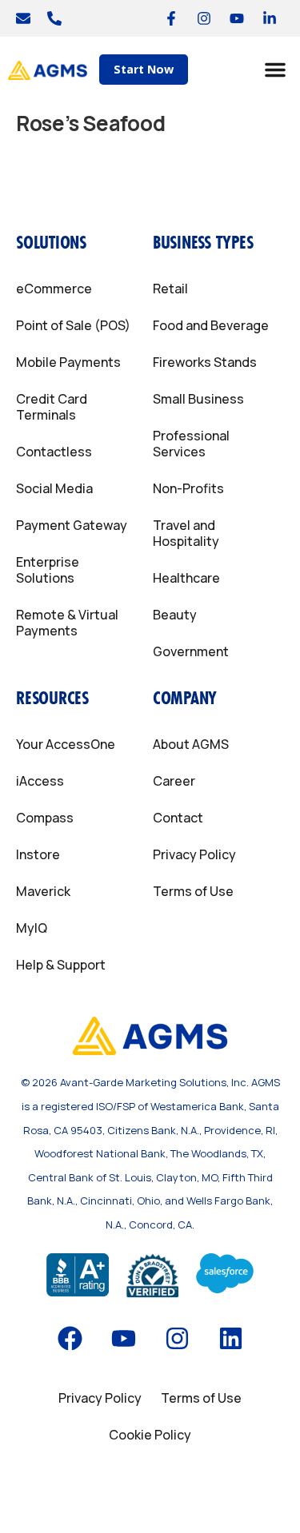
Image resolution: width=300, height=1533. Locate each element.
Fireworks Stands (205, 362)
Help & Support (61, 965)
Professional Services (191, 443)
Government (191, 651)
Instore (38, 854)
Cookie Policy (150, 1434)
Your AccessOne (65, 744)
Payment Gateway (71, 525)
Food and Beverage (211, 325)
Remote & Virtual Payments (67, 622)
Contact (178, 817)
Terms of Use (193, 891)
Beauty (175, 614)
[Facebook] (69, 1339)
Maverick (43, 891)
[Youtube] (236, 18)
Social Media (54, 488)
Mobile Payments (68, 362)
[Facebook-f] (171, 18)
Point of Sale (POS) (73, 325)
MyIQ (31, 928)
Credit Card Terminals (51, 407)
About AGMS (191, 744)
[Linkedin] (230, 1339)
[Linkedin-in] (269, 18)
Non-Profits (188, 488)
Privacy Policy (194, 854)
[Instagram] (204, 18)
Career (174, 781)
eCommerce (54, 288)
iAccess (40, 781)
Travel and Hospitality (186, 533)
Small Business (198, 399)
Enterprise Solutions (47, 570)
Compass (45, 817)
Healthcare (186, 578)
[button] (275, 69)
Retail (170, 288)
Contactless (54, 451)
